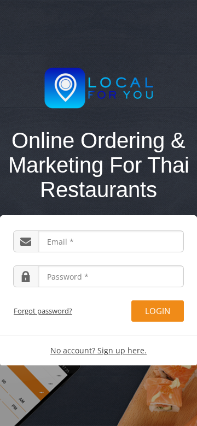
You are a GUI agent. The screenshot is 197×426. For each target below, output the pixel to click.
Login (157, 310)
